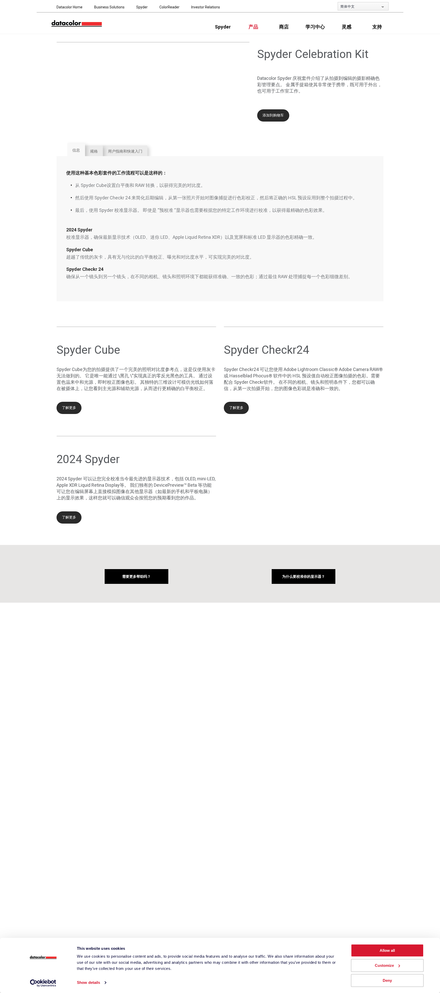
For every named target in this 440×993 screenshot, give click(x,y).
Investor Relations (205, 7)
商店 (284, 27)
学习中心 (315, 27)
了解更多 (69, 408)
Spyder (142, 7)
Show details (88, 983)
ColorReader (169, 7)
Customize (384, 965)
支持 (377, 27)
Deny (387, 980)
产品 (253, 27)
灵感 (346, 27)
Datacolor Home (69, 7)
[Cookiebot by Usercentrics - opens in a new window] (43, 983)
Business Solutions (109, 7)
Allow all (387, 950)
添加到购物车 (273, 115)
